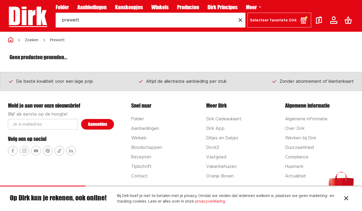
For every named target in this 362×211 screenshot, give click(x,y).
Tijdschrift (141, 166)
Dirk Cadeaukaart (223, 119)
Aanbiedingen (92, 7)
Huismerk (294, 166)
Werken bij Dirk (300, 138)
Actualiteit (295, 176)
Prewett (57, 40)
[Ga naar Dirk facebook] (12, 150)
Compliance (296, 157)
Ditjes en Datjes (222, 138)
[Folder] (320, 20)
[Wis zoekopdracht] (240, 20)
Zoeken (31, 40)
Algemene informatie (306, 119)
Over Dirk (294, 128)
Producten (188, 7)
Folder (62, 7)
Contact (139, 176)
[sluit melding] (346, 198)
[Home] (10, 40)
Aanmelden (97, 124)
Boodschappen (146, 147)
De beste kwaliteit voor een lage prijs (54, 81)
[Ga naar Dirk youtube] (36, 150)
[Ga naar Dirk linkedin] (71, 150)
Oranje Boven (220, 176)
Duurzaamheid (299, 147)
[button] (279, 20)
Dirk (27, 15)
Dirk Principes (222, 7)
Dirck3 (212, 147)
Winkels (160, 7)
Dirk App (215, 128)
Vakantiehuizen (221, 166)
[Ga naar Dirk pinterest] (47, 150)
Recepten (141, 157)
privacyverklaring (210, 201)
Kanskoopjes (129, 7)
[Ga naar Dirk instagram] (24, 150)
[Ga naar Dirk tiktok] (59, 150)
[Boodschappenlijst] (349, 20)
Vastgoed (216, 157)
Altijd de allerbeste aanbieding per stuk (186, 81)
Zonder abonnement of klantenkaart (317, 81)
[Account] (334, 20)
